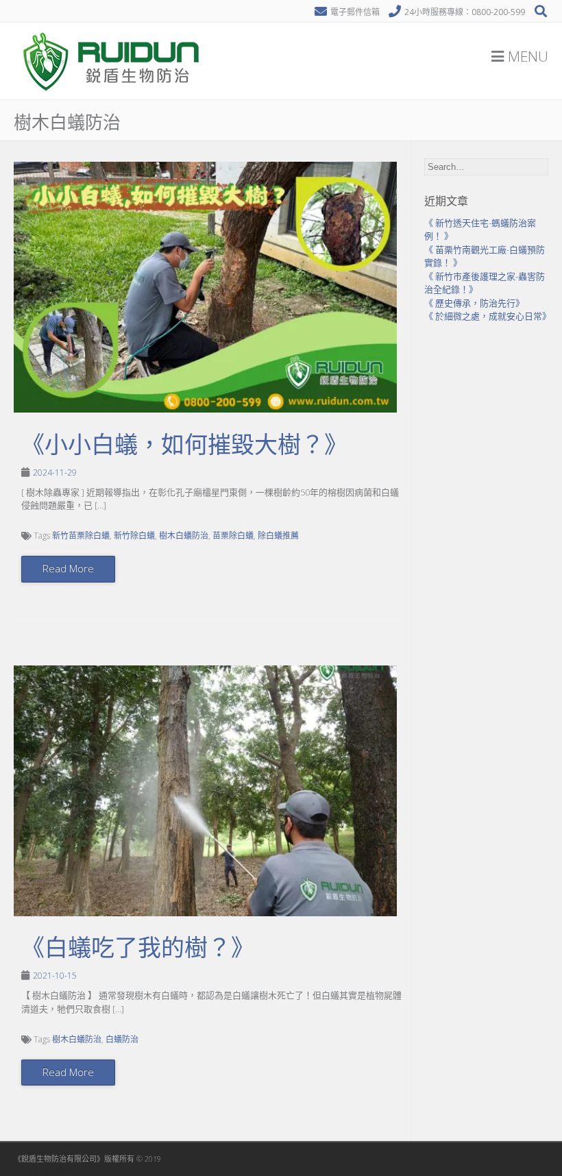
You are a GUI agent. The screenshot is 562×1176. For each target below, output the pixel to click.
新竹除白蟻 (134, 535)
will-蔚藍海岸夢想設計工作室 (62, 1170)
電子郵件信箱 (355, 12)
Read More (68, 568)
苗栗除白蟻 (233, 535)
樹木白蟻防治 (183, 535)
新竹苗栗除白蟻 (81, 535)
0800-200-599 (498, 12)
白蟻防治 (122, 1039)
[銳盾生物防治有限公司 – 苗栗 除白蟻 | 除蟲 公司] (113, 96)
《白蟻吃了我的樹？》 (137, 947)
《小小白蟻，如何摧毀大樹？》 (184, 444)
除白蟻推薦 (278, 535)
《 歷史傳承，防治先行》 (474, 303)
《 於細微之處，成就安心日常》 (487, 316)
